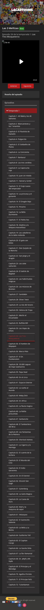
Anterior (13, 86)
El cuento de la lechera (20, 453)
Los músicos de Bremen (20, 287)
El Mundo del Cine (19, 461)
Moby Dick (18, 395)
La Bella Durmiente (17, 213)
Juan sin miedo (20, 175)
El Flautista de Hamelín (19, 132)
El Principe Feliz (20, 579)
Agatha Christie (20, 574)
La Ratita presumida (17, 412)
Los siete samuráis (17, 264)
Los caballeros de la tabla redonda (20, 234)
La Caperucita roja (19, 169)
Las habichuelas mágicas (20, 280)
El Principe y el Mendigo (20, 567)
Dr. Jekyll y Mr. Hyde (20, 560)
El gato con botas (18, 241)
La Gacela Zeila (20, 548)
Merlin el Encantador (17, 316)
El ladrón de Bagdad (19, 272)
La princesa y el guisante (20, 195)
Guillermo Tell (20, 535)
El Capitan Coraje (18, 541)
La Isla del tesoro (21, 305)
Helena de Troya (20, 310)
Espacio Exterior (20, 382)
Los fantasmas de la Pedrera (20, 433)
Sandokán (18, 294)
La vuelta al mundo (18, 389)
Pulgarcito (17, 139)
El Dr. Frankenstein (16, 357)
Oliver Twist (19, 299)
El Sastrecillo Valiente (19, 521)
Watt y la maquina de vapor (17, 508)
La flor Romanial (20, 553)
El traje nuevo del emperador (19, 187)
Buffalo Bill (18, 323)
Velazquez (18, 514)
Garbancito (18, 419)
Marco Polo (18, 351)
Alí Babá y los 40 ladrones (20, 117)
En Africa (17, 401)
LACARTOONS (22, 10)
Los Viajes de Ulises (19, 329)
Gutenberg (18, 489)
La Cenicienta (19, 152)
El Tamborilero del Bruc (20, 425)
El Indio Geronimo (17, 469)
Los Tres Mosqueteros (17, 337)
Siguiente (27, 86)
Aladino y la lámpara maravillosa (19, 226)
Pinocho (17, 207)
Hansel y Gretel (20, 181)
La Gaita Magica (20, 494)
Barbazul (17, 157)
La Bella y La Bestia (19, 528)
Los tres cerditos (20, 162)
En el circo (18, 377)
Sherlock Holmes (21, 439)
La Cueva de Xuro (19, 500)
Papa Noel (18, 372)
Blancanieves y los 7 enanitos (19, 125)
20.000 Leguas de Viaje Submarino (20, 365)
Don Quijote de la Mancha (20, 249)
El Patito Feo (19, 220)
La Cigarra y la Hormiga (20, 446)
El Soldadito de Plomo (19, 145)
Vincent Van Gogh (19, 482)
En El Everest (19, 476)
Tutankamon (19, 584)
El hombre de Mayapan (19, 345)
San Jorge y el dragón (19, 257)
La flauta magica (20, 406)
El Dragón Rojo (20, 201)
